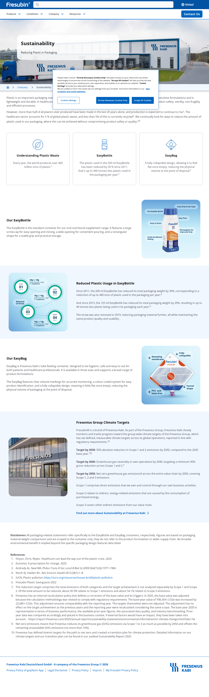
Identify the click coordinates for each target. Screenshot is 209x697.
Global (189, 4)
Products (11, 13)
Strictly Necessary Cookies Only (113, 100)
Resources (75, 13)
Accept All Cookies (142, 100)
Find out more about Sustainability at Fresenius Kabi (110, 513)
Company (54, 13)
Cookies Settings (68, 100)
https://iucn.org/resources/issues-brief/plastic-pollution (78, 577)
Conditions (32, 13)
